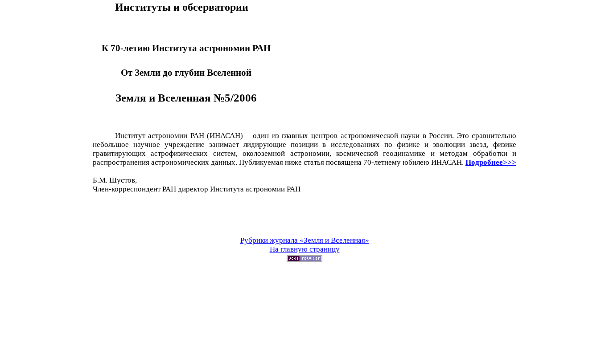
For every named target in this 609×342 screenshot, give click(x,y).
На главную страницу (305, 249)
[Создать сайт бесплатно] (304, 259)
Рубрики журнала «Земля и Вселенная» (304, 240)
